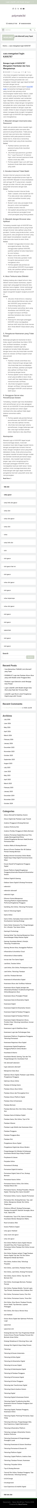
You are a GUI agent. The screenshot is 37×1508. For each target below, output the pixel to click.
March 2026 (8, 735)
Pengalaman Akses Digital (12, 1143)
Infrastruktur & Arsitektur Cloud (14, 951)
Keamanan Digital (10, 1004)
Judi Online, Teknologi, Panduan (14, 971)
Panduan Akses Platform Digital (14, 1097)
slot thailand (8, 1315)
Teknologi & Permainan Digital (14, 1377)
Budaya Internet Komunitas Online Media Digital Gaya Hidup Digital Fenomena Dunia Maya (18, 858)
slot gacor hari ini (10, 566)
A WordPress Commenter (12, 708)
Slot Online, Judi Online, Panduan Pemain (17, 1268)
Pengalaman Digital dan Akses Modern (17, 1147)
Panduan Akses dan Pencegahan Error (16, 1093)
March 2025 (8, 783)
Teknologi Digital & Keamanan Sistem (16, 1397)
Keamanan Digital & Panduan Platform (16, 1016)
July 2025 (7, 767)
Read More (6, 478)
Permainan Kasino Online (12, 1179)
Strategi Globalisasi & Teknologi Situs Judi (18, 1341)
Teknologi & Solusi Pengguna (13, 1381)
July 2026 (7, 719)
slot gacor (7, 558)
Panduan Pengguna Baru (12, 1135)
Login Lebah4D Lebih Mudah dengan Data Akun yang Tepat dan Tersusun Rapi (16, 2)
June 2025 (7, 771)
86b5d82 (7, 72)
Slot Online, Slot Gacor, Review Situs (16, 1311)
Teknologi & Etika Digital (12, 1357)
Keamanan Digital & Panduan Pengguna (17, 1012)
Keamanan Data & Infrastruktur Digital (16, 1000)
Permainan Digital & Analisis (13, 1169)
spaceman (7, 630)
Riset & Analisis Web (11, 1223)
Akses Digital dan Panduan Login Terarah (17, 819)
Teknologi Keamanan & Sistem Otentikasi (17, 1444)
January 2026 (8, 743)
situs (5, 534)
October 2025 (8, 755)
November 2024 (9, 799)
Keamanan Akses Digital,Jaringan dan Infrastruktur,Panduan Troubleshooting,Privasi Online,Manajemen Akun (19, 990)
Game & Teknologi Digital (12, 911)
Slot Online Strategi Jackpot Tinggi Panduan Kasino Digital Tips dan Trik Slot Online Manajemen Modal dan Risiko (18, 1255)
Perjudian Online (9, 1161)
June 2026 (7, 723)
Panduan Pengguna (10, 1131)
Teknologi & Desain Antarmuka (14, 1353)
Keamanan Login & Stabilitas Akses (15, 1028)
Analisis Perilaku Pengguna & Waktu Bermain (19, 831)
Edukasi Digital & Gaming (12, 878)
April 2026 (7, 731)
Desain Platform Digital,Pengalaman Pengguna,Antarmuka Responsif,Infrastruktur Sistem (18, 872)
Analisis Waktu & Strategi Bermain (15, 845)
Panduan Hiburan (9, 1123)
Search (5, 653)
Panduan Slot (8, 1139)
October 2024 (8, 803)
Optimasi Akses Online (11, 1081)
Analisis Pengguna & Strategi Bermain (16, 823)
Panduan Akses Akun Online (13, 1089)
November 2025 (9, 751)
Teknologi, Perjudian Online (13, 1464)
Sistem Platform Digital (11, 1227)
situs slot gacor (9, 519)
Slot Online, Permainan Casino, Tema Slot (17, 1298)
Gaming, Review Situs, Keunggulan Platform (18, 947)
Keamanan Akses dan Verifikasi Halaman (17, 983)
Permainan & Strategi (11, 1165)
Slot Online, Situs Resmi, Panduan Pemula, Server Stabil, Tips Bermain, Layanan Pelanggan (18, 1304)
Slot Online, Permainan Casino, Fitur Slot (17, 1294)
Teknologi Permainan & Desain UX (15, 1448)
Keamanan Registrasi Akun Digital (15, 1042)
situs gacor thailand (10, 1231)
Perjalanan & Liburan (10, 1157)
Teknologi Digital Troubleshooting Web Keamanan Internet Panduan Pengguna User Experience (18, 1403)
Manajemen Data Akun (11, 1071)
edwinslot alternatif (10, 890)
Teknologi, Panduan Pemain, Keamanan (17, 1460)
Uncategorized (9, 1483)
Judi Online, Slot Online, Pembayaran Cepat (18, 967)
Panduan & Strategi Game (12, 1085)
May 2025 (7, 775)
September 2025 (9, 759)
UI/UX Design (8, 1478)
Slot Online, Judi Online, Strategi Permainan (18, 1272)
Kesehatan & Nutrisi (10, 1053)
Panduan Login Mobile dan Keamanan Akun (18, 1127)
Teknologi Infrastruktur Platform (14, 1428)
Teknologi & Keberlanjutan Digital (15, 1369)
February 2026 (8, 739)
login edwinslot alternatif (12, 1067)
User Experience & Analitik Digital (15, 1487)
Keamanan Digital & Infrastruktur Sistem (17, 1008)
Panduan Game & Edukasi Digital (14, 1115)
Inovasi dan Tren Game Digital (14, 959)
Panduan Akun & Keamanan (13, 1101)
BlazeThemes (22, 1504)
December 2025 (9, 747)
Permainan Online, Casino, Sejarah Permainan (19, 1196)
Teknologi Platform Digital (12, 1452)
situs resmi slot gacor (11, 1235)
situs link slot (8, 542)
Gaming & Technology (11, 931)
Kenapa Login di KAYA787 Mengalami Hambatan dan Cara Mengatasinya (16, 66)
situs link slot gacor (10, 503)
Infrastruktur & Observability (13, 955)
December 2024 (9, 795)
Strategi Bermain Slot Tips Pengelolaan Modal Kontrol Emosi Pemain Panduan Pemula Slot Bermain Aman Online (19, 1335)
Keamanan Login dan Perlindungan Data (17, 1032)
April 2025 (7, 779)
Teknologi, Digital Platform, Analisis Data (17, 1456)
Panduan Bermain (9, 1105)
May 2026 (7, 727)
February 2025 (8, 787)
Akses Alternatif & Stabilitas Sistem (16, 815)
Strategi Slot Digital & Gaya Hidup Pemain (17, 1345)
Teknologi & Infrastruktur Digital (14, 1361)
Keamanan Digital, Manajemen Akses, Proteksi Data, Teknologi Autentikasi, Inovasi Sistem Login (19, 1022)
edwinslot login (9, 894)
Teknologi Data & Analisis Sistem (15, 1389)
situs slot (7, 511)
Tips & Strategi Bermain (12, 1468)
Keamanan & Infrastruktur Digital (14, 979)
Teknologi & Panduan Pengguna (14, 1373)
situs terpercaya (9, 598)
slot (5, 550)
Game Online (8, 915)
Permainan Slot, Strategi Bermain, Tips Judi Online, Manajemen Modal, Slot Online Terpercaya (18, 1202)
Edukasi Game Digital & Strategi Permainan (18, 882)
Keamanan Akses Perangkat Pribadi (15, 996)
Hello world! (28, 708)
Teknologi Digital (9, 1393)
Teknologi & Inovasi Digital (13, 1365)
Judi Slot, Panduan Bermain (13, 975)
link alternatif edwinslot (12, 1063)
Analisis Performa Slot (11, 827)
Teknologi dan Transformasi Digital (15, 1385)
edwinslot (7, 886)
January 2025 (8, 791)
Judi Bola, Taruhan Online (12, 963)
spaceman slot (9, 1329)
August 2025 (8, 763)
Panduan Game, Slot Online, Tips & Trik (17, 1119)
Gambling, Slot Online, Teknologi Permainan (18, 907)
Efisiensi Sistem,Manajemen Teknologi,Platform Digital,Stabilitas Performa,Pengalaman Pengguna (16, 901)
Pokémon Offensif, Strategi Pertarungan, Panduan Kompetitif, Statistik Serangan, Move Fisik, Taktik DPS (19, 1210)
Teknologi (7, 1349)
